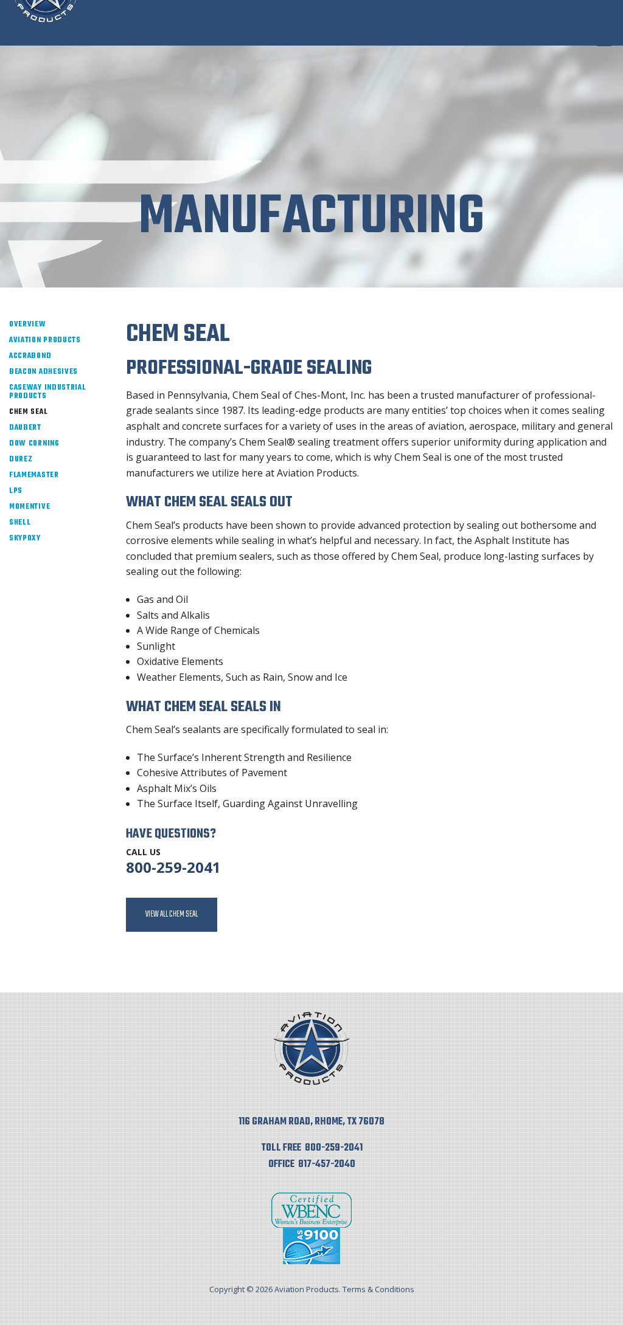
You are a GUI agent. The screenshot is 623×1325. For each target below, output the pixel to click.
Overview (27, 324)
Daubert (25, 428)
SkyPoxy (25, 538)
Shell (20, 523)
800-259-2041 (173, 867)
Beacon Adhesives (43, 372)
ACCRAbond (30, 356)
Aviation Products (45, 340)
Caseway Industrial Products (47, 392)
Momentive (29, 507)
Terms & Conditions (378, 1289)
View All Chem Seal (171, 914)
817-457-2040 (326, 1164)
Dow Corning (34, 444)
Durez (21, 459)
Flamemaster (34, 475)
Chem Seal (28, 412)
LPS (16, 491)
